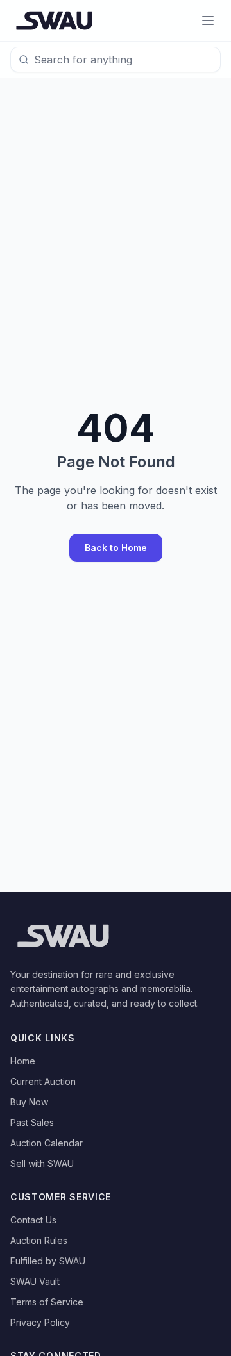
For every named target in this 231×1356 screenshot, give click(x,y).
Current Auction (43, 1081)
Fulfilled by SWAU (47, 1260)
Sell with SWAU (42, 1163)
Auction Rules (38, 1240)
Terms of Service (46, 1301)
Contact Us (33, 1219)
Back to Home (116, 547)
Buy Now (29, 1101)
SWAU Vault (35, 1281)
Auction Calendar (46, 1142)
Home (22, 1060)
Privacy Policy (40, 1322)
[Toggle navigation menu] (208, 20)
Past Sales (32, 1122)
